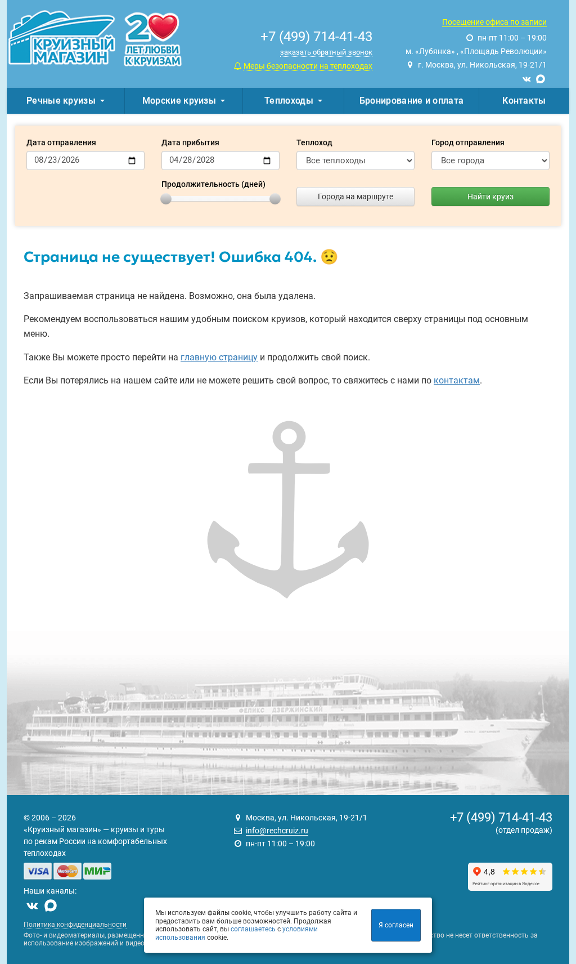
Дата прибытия (190, 142)
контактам (457, 380)
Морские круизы (179, 100)
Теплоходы (288, 100)
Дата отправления (61, 142)
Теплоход (314, 142)
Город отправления (468, 142)
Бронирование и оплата (411, 100)
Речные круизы (61, 100)
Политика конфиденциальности (75, 925)
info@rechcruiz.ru (277, 830)
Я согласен (396, 925)
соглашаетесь (253, 929)
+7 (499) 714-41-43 (501, 817)
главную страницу (219, 357)
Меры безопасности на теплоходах (308, 65)
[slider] (166, 198)
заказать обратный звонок (326, 52)
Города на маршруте (355, 196)
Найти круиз (490, 196)
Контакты (524, 100)
